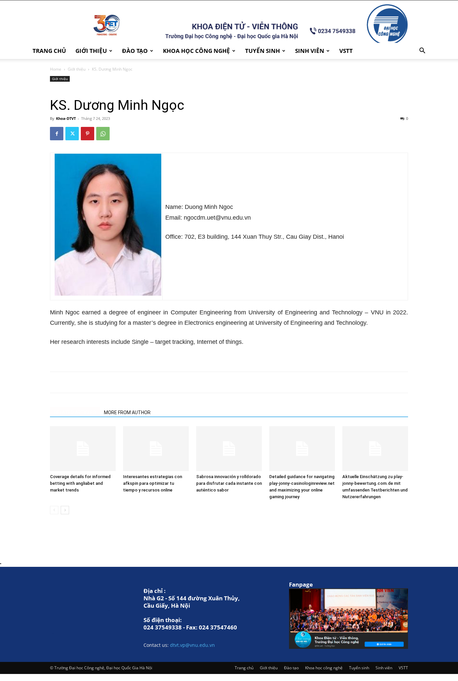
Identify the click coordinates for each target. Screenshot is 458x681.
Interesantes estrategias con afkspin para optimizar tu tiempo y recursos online (152, 483)
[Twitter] (72, 133)
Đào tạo (135, 51)
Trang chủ (49, 51)
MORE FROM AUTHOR (127, 412)
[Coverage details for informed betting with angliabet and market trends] (83, 448)
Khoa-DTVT (66, 118)
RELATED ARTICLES (75, 412)
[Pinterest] (87, 133)
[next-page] (65, 510)
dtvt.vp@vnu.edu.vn (192, 645)
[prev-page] (54, 510)
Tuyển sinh (262, 51)
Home (55, 69)
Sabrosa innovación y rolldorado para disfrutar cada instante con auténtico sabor (229, 483)
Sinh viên (309, 51)
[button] (422, 51)
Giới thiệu (91, 51)
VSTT (346, 51)
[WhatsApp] (103, 133)
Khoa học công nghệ (196, 51)
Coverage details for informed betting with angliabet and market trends (80, 483)
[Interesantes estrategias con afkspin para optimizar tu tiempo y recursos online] (156, 448)
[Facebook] (56, 133)
